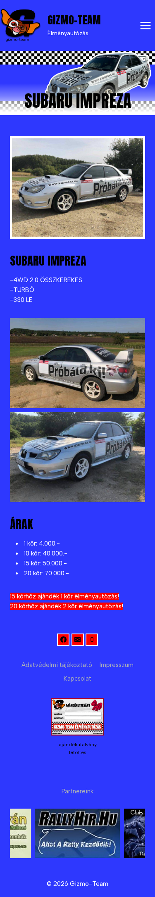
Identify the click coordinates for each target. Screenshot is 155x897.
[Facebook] (63, 640)
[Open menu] (145, 25)
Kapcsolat (77, 678)
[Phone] (92, 640)
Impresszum (117, 665)
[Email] (78, 640)
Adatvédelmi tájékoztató (56, 665)
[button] (77, 363)
